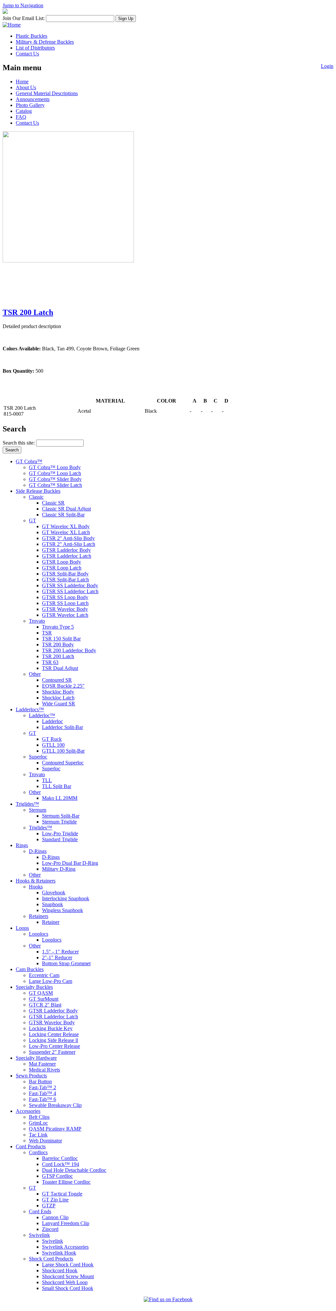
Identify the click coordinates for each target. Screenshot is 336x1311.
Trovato (37, 621)
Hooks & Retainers (35, 881)
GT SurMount (43, 999)
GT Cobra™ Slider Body (55, 479)
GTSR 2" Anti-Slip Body (68, 538)
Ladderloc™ (42, 715)
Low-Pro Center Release (54, 1046)
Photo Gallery (30, 105)
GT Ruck (52, 739)
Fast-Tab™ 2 (42, 1087)
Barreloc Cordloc (60, 1158)
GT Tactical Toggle (62, 1194)
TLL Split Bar (56, 786)
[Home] (12, 25)
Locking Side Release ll (53, 1040)
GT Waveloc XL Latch (66, 532)
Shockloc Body (58, 692)
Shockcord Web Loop (65, 1282)
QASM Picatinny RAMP (55, 1129)
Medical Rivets (44, 1069)
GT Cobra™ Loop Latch (55, 473)
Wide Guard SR (58, 703)
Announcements (33, 99)
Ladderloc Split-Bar (62, 727)
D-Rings (38, 851)
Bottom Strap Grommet (66, 963)
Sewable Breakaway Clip (55, 1105)
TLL (47, 780)
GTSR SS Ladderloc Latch (70, 591)
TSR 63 (50, 662)
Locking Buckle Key (51, 1028)
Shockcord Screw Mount (68, 1276)
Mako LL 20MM (59, 798)
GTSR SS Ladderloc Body (70, 585)
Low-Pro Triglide (60, 833)
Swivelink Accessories (65, 1247)
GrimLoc (38, 1123)
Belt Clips (39, 1117)
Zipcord (50, 1229)
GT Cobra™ (29, 461)
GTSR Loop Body (61, 562)
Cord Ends (40, 1211)
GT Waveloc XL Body (66, 526)
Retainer (50, 922)
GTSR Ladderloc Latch (66, 556)
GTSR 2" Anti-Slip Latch (68, 544)
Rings (22, 845)
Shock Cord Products (51, 1258)
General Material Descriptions (47, 93)
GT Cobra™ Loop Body (55, 467)
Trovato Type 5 (58, 627)
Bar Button (40, 1081)
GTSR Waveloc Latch (65, 615)
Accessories (28, 1111)
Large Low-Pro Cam (50, 981)
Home (22, 81)
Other (35, 674)
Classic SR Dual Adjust (66, 508)
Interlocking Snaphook (65, 898)
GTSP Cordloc (57, 1176)
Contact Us (27, 53)
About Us (26, 87)
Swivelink (39, 1235)
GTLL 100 (53, 745)
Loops (22, 928)
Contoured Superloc (63, 762)
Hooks (36, 886)
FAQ (21, 117)
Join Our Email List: (24, 18)
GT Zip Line (55, 1199)
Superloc (38, 757)
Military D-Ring (58, 869)
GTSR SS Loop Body (65, 597)
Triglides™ (27, 804)
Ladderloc (52, 721)
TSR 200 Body (58, 644)
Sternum (37, 810)
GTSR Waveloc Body (65, 609)
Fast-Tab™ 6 (42, 1099)
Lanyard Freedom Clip (65, 1223)
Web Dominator (45, 1140)
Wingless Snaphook (62, 910)
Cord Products (31, 1146)
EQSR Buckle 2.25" (63, 686)
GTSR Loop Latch (61, 568)
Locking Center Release (54, 1034)
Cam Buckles (30, 969)
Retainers (38, 916)
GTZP (48, 1205)
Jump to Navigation (23, 5)
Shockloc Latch (58, 697)
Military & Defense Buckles (45, 42)
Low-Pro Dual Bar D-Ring (70, 863)
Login (327, 66)
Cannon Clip (55, 1217)
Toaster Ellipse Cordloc (66, 1182)
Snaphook (52, 904)
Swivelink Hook (59, 1253)
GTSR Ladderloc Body (66, 550)
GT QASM (41, 993)
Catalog (24, 111)
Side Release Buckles (38, 491)
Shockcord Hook (59, 1270)
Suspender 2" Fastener (52, 1052)
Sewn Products (31, 1075)
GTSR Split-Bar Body (65, 573)
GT (32, 520)
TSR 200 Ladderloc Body (69, 650)
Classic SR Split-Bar (63, 514)
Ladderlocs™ (30, 709)
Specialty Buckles (34, 987)
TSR (47, 632)
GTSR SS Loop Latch (65, 603)
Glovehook (53, 892)
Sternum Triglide (59, 821)
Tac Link (38, 1134)
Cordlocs (38, 1152)
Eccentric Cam (44, 975)
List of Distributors (35, 48)
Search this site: (19, 443)
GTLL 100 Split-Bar (63, 751)
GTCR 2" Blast (45, 1005)
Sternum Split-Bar (60, 816)
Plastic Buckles (31, 36)
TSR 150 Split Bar (61, 638)
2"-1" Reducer (57, 957)
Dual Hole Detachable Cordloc (74, 1170)
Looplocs (38, 934)
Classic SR (53, 503)
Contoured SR (57, 680)
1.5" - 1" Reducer (60, 951)
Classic (36, 497)
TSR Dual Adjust (60, 668)
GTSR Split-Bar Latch (65, 579)
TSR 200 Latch (28, 312)
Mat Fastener (42, 1064)
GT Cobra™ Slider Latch (55, 485)
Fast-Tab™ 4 (42, 1093)
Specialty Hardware (36, 1058)
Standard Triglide (60, 839)
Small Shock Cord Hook (67, 1288)
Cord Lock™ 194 (60, 1164)
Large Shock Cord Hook (68, 1264)
